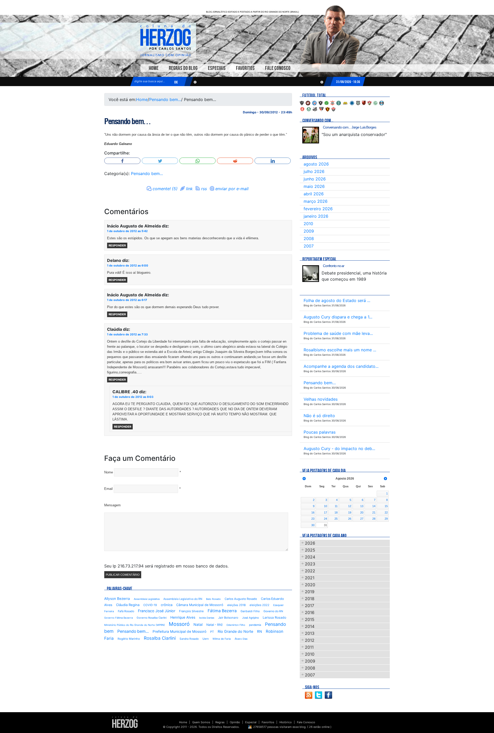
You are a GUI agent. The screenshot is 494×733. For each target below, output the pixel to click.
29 (386, 518)
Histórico (285, 722)
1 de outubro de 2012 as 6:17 (127, 300)
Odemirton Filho (235, 625)
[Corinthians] (332, 102)
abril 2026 (314, 193)
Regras (220, 722)
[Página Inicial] (125, 722)
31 (325, 525)
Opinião (235, 722)
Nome (108, 472)
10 (325, 506)
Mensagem (112, 505)
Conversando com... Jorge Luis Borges (349, 127)
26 (349, 518)
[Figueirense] (358, 102)
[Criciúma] (345, 102)
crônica (166, 605)
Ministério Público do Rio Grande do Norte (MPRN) (134, 625)
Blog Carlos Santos (165, 40)
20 (361, 512)
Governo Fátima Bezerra (118, 617)
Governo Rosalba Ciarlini (151, 617)
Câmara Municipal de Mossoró (199, 605)
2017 (309, 605)
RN (259, 631)
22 (386, 512)
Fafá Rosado (126, 611)
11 (336, 506)
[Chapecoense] (326, 102)
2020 (310, 584)
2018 (309, 598)
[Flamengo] (364, 102)
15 (386, 506)
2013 (309, 633)
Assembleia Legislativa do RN (182, 599)
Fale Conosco (277, 68)
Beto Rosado (213, 599)
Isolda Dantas (206, 617)
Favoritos (245, 68)
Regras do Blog (183, 68)
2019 (309, 591)
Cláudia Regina (127, 605)
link (189, 188)
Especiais (217, 68)
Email (108, 489)
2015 (309, 619)
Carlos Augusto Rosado (241, 599)
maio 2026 (314, 186)
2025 (310, 550)
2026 (310, 543)
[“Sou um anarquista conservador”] (310, 135)
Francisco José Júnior (156, 611)
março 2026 (316, 201)
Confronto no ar (333, 266)
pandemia (255, 624)
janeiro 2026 (316, 216)
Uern (205, 638)
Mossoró (179, 624)
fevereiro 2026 (318, 208)
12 (349, 506)
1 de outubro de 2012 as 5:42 (127, 231)
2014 (309, 626)
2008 (309, 238)
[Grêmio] (381, 102)
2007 (309, 246)
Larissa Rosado (274, 617)
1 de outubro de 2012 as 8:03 (132, 397)
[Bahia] (314, 102)
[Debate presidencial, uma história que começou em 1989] (310, 273)
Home (153, 68)
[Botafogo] (321, 102)
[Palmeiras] (309, 108)
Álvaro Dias (241, 638)
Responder (117, 245)
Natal (197, 624)
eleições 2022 (259, 605)
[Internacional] (302, 108)
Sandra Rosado (189, 638)
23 (312, 518)
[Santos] (315, 108)
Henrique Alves (182, 617)
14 (373, 506)
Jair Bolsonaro (228, 617)
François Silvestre (191, 611)
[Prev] (304, 478)
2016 (309, 612)
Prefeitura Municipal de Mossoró (179, 631)
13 (361, 506)
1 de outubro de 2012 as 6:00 (127, 265)
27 (361, 518)
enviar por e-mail (232, 188)
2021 (309, 577)
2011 (309, 647)
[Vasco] (333, 108)
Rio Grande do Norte (235, 631)
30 (312, 525)
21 (373, 512)
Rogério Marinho (129, 638)
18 (336, 512)
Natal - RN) (214, 625)
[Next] (385, 478)
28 (373, 518)
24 (325, 518)
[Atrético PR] (308, 102)
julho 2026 (314, 171)
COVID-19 (150, 605)
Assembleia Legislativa (147, 599)
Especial (251, 722)
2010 (308, 223)
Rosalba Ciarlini (160, 638)
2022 (310, 570)
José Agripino (250, 617)
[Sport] (327, 108)
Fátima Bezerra (222, 610)
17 (325, 512)
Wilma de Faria (222, 638)
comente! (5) (165, 188)
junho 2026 (315, 178)
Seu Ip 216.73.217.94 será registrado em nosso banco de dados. (166, 566)
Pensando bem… (127, 121)
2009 (309, 231)
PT (212, 632)
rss (204, 188)
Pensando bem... (165, 99)
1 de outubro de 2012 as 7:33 (127, 334)
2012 (309, 640)
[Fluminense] (369, 102)
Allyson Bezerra (117, 599)
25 (336, 518)
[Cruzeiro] (352, 102)
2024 (310, 557)
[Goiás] (375, 102)
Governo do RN (273, 611)
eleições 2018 (236, 605)
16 (312, 512)
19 (349, 512)
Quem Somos (201, 722)
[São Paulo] (321, 108)
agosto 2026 (316, 164)
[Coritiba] (338, 102)
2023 (310, 563)
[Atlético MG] (302, 102)
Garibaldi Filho (250, 611)
